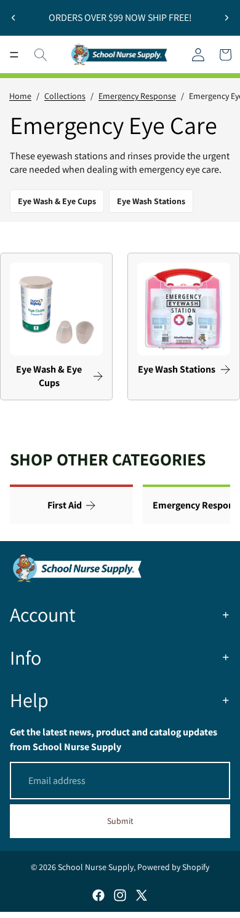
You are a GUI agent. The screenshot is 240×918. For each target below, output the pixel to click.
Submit (120, 820)
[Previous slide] (13, 17)
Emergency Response (137, 95)
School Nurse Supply (96, 866)
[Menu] (14, 55)
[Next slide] (226, 17)
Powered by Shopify (173, 866)
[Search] (40, 54)
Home (20, 95)
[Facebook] (98, 895)
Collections (65, 95)
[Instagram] (120, 895)
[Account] (198, 54)
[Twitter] (141, 895)
